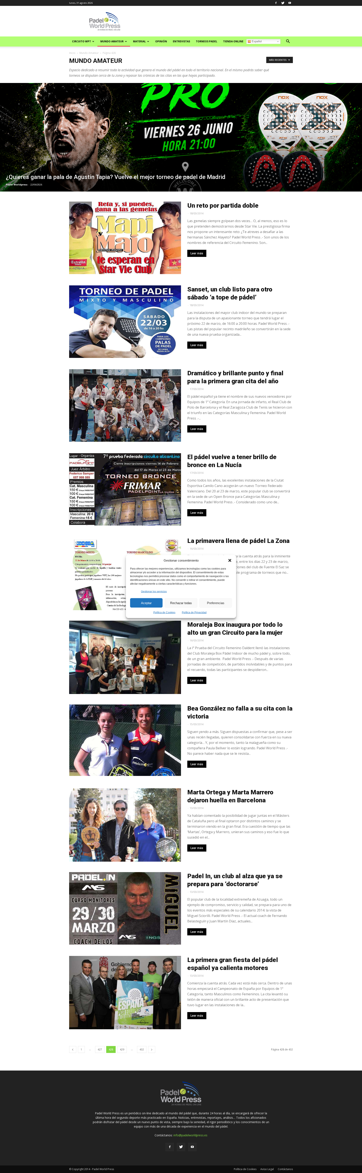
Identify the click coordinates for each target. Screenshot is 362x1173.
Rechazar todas (181, 603)
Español (256, 41)
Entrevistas (181, 41)
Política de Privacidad (194, 612)
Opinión (161, 41)
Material (139, 41)
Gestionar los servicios (154, 591)
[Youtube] (290, 3)
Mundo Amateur (112, 41)
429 (122, 1049)
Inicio (72, 53)
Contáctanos (285, 1169)
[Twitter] (283, 3)
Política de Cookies (164, 612)
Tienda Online (233, 41)
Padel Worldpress (16, 184)
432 (142, 1049)
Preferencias (215, 603)
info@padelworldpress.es (190, 1135)
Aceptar (146, 603)
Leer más (196, 253)
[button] (230, 560)
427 (100, 1049)
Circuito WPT (81, 41)
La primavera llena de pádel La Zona (238, 540)
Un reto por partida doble (223, 205)
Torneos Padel (206, 41)
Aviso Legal (267, 1169)
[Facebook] (276, 3)
